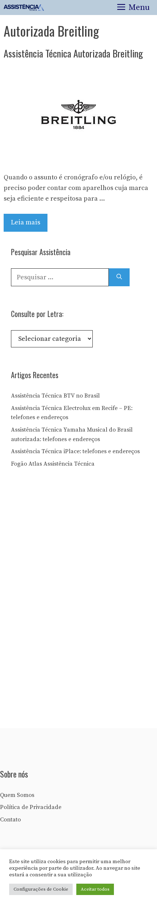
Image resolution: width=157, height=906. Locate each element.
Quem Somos (17, 795)
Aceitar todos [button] (95, 889)
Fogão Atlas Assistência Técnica (53, 463)
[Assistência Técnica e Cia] (24, 7)
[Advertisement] (65, 600)
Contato (10, 819)
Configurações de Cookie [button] (41, 889)
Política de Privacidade (30, 807)
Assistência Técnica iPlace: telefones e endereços (75, 451)
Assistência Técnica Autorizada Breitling (73, 53)
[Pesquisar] (119, 277)
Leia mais (25, 222)
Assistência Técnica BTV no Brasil (55, 395)
